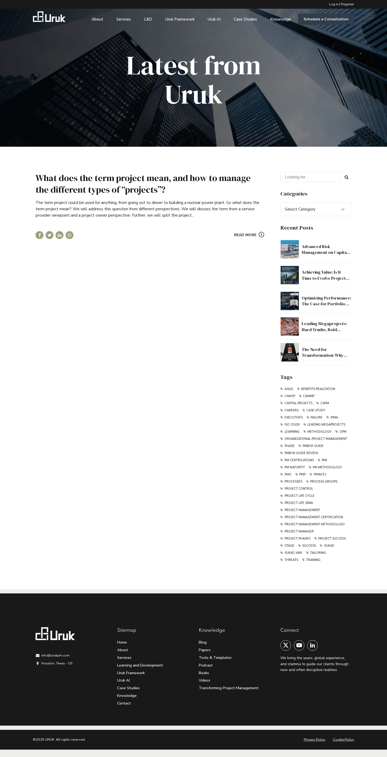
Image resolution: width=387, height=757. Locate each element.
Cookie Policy (343, 739)
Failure (316, 418)
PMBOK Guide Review (301, 453)
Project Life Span (299, 503)
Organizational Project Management (316, 439)
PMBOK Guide (313, 446)
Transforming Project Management (229, 688)
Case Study (315, 410)
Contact (124, 703)
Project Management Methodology (315, 524)
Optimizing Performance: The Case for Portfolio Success (326, 304)
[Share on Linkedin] (59, 235)
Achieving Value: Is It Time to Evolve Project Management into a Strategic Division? (324, 281)
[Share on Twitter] (49, 235)
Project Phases (297, 539)
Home (122, 642)
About (97, 19)
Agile (289, 389)
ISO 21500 (292, 425)
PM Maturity (295, 467)
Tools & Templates (215, 657)
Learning (292, 432)
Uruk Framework (180, 19)
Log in (334, 4)
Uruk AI (214, 19)
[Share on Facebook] (39, 235)
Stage (289, 546)
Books (204, 672)
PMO (288, 475)
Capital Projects (298, 403)
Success (309, 546)
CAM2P (290, 396)
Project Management (302, 510)
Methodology (319, 432)
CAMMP (308, 396)
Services (123, 19)
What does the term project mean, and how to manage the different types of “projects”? (143, 184)
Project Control (299, 489)
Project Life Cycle (300, 496)
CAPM (324, 403)
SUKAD (329, 546)
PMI (324, 460)
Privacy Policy (314, 739)
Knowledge (280, 19)
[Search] (346, 177)
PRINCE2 (320, 475)
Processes (293, 482)
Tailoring (318, 553)
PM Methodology (327, 467)
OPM (343, 432)
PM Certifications (299, 460)
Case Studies (245, 19)
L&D (148, 19)
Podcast (206, 665)
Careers (292, 410)
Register (347, 4)
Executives (294, 418)
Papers (205, 650)
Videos (204, 680)
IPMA (334, 418)
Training (313, 560)
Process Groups (324, 482)
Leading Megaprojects (326, 425)
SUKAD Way (293, 553)
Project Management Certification (314, 517)
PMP (302, 475)
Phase (290, 446)
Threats (291, 560)
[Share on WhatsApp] (69, 235)
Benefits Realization (318, 389)
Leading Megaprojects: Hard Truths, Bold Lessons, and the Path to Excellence (325, 332)
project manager (299, 532)
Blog (203, 642)
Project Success (332, 539)
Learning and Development (140, 665)
